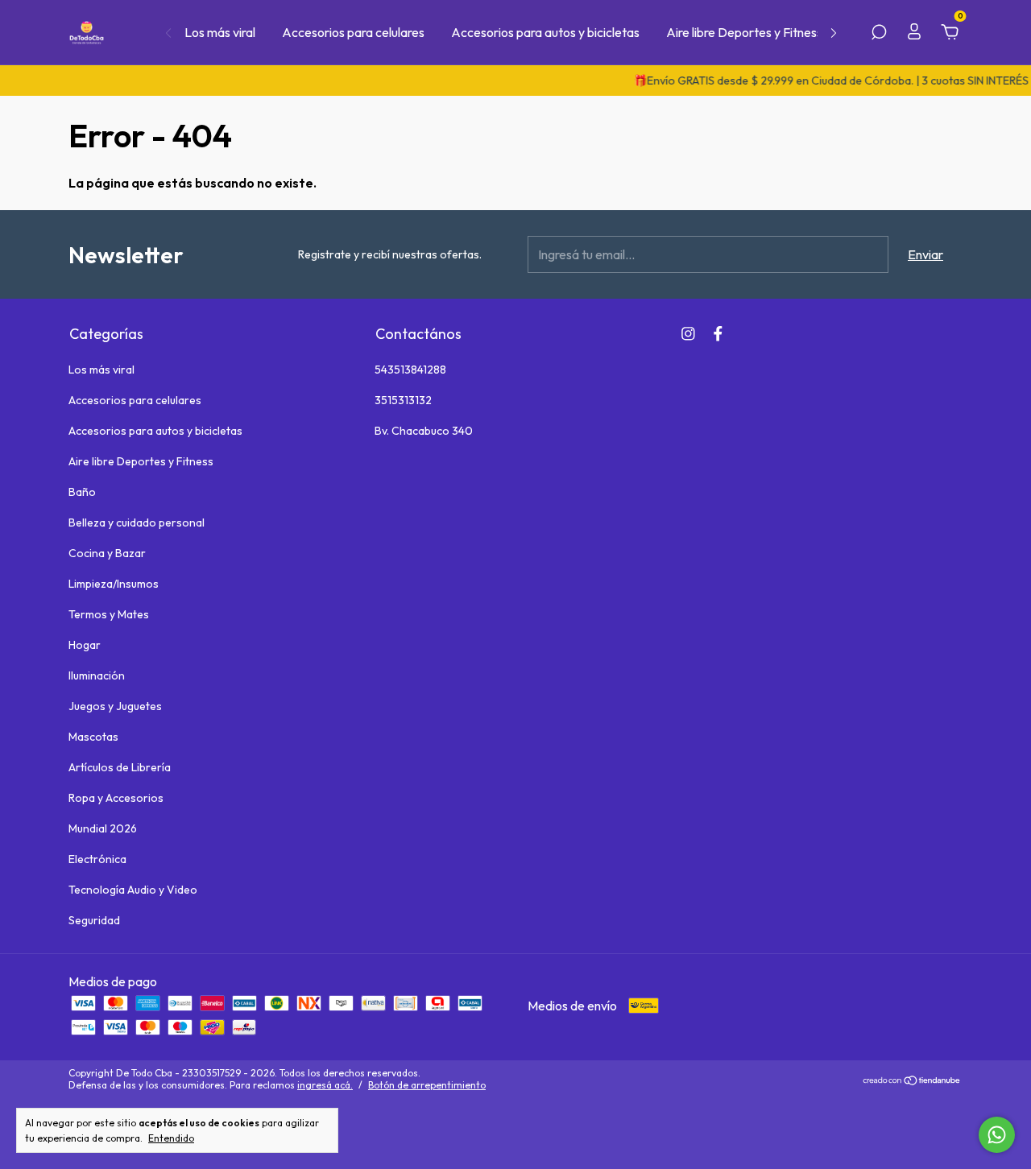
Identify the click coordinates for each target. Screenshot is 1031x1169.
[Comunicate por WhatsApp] (997, 1135)
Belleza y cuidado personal (136, 522)
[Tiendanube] (912, 1081)
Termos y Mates (108, 614)
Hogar (84, 645)
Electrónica (97, 859)
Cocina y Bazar (107, 553)
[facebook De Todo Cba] (718, 333)
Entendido (171, 1138)
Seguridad (94, 920)
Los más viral (219, 32)
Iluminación (96, 675)
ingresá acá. (325, 1085)
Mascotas (93, 736)
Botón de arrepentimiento (427, 1085)
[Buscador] (878, 33)
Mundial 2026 (102, 828)
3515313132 (403, 400)
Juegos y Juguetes (115, 706)
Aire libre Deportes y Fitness (744, 32)
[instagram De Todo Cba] (688, 333)
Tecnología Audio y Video (132, 889)
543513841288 (410, 369)
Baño (82, 492)
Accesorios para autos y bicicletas (545, 32)
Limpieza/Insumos (113, 583)
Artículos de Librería (119, 767)
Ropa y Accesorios (116, 798)
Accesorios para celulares (353, 32)
